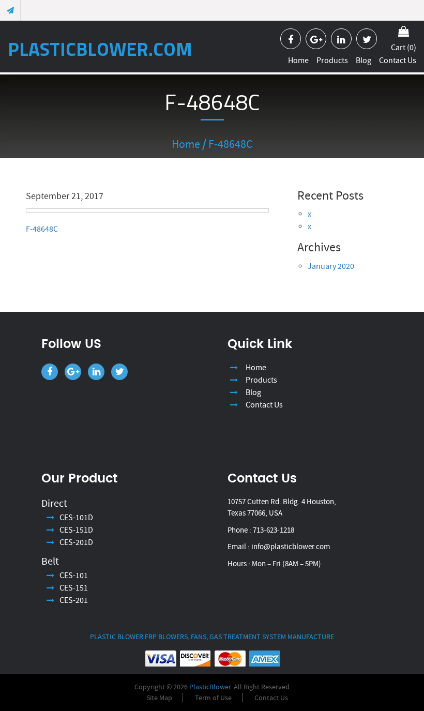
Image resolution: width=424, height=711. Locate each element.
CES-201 (73, 600)
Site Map (159, 697)
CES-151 (73, 588)
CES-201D (76, 542)
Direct (54, 503)
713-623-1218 (273, 530)
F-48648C (42, 229)
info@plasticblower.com (290, 546)
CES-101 (73, 575)
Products (332, 60)
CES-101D (76, 517)
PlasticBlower (210, 686)
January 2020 (331, 266)
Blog (363, 60)
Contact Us (397, 60)
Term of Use (213, 697)
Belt (50, 561)
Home (298, 60)
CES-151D (76, 530)
